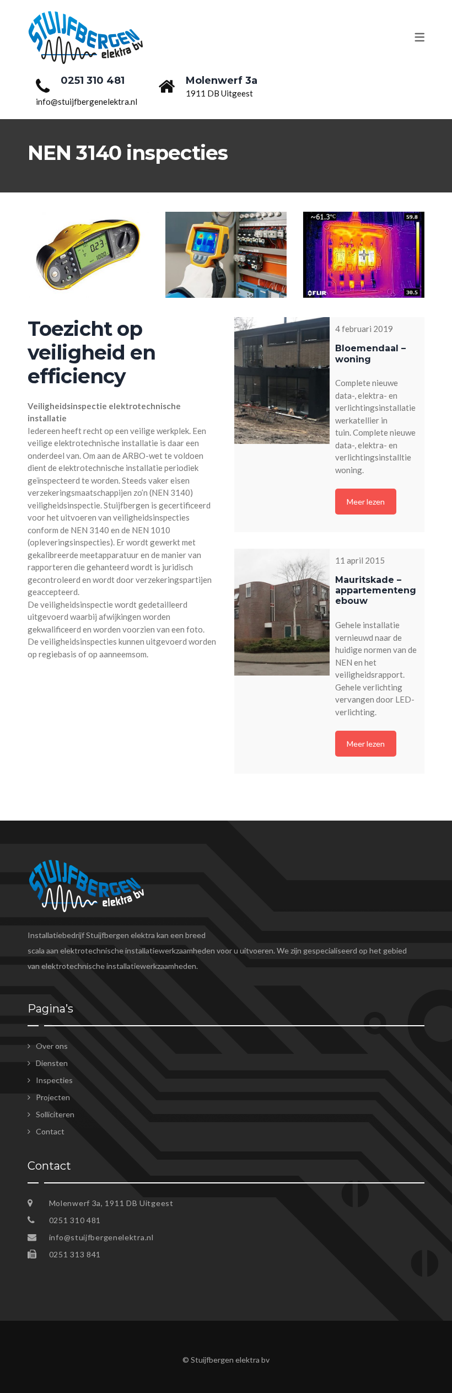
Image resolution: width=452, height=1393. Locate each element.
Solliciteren (55, 1114)
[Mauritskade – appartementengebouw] (282, 612)
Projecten (53, 1097)
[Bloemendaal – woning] (282, 380)
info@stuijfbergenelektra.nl (101, 1237)
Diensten (52, 1063)
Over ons (52, 1046)
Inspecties (54, 1080)
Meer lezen (366, 501)
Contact (50, 1131)
